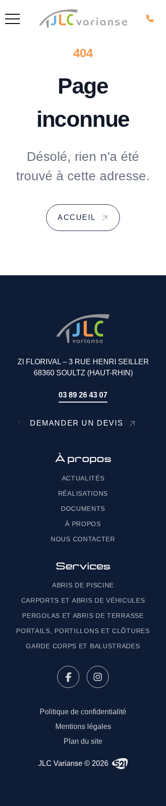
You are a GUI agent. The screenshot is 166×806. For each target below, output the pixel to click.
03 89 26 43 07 (83, 395)
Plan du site (83, 741)
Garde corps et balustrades (83, 646)
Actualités (83, 478)
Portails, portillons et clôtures (82, 630)
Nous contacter (83, 539)
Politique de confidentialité (83, 712)
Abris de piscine (83, 585)
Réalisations (83, 493)
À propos (83, 523)
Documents (83, 508)
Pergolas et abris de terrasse (82, 615)
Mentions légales (83, 726)
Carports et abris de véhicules (83, 600)
